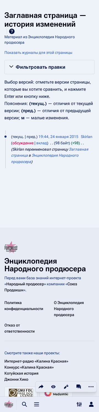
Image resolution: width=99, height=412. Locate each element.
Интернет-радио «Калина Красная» (36, 361)
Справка (12, 31)
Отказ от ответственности (19, 328)
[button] (49, 67)
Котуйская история (21, 373)
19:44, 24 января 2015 (58, 136)
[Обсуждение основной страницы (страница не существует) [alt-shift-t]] (78, 386)
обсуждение (23, 143)
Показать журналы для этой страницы (38, 52)
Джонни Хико (16, 379)
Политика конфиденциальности (23, 305)
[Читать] (53, 386)
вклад (41, 143)
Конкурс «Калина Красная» (29, 367)
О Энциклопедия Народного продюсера (69, 308)
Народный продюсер (25, 284)
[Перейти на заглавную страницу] (8, 404)
